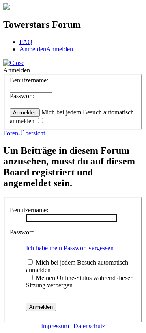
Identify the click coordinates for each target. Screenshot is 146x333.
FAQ (25, 41)
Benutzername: (29, 80)
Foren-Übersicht (24, 133)
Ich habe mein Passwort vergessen (70, 247)
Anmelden (32, 49)
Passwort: (22, 96)
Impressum (55, 325)
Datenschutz (89, 325)
